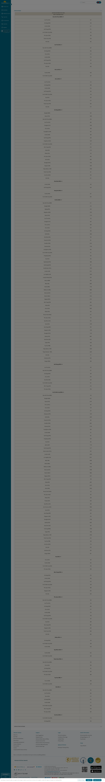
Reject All (89, 780)
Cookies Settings (81, 780)
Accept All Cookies (97, 780)
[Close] (103, 780)
